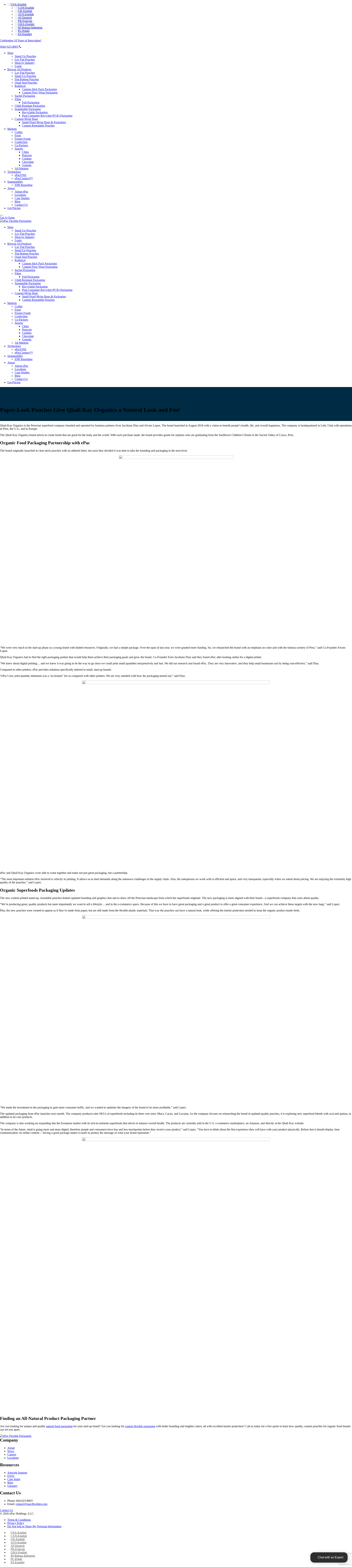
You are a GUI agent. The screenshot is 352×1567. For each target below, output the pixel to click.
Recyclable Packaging (35, 112)
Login (18, 66)
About (11, 188)
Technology (14, 171)
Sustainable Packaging (28, 109)
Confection (21, 142)
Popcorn (27, 155)
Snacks (19, 148)
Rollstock (20, 85)
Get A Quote (7, 217)
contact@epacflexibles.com (31, 1504)
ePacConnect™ (24, 178)
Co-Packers (21, 145)
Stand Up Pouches (25, 56)
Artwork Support (17, 1472)
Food (18, 135)
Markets (12, 128)
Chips (25, 152)
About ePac (21, 191)
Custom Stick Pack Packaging (39, 89)
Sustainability (15, 181)
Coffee (19, 132)
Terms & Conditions (19, 1519)
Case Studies (22, 198)
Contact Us (21, 204)
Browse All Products (19, 69)
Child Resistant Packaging (30, 105)
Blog (17, 201)
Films (18, 99)
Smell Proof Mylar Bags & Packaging (44, 122)
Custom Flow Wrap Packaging (40, 92)
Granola (26, 165)
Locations (20, 194)
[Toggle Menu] (1, 215)
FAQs (10, 1475)
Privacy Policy (15, 1523)
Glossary (12, 1485)
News (10, 1451)
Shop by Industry (25, 62)
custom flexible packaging (140, 1426)
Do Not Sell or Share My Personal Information (34, 1526)
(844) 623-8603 (9, 46)
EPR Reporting (23, 185)
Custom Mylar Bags (26, 119)
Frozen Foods (23, 138)
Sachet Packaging (25, 95)
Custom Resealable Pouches (38, 125)
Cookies (27, 158)
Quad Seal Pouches (26, 82)
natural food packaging (59, 1426)
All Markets (21, 168)
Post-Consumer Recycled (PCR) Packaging (47, 115)
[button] (16, 4)
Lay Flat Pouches (25, 59)
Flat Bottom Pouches (27, 79)
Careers (11, 1454)
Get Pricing (14, 208)
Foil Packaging (30, 102)
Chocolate (28, 161)
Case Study (14, 1479)
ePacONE (20, 175)
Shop (10, 52)
